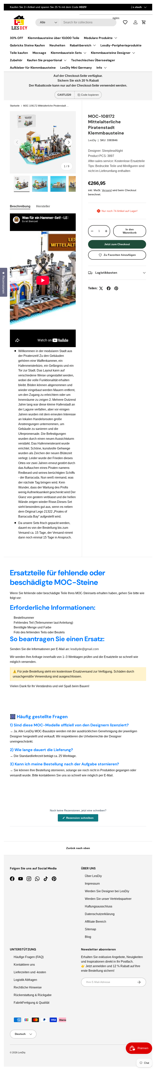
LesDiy (92, 140)
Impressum (92, 883)
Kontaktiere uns (24, 964)
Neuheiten (57, 45)
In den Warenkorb (130, 231)
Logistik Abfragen (25, 979)
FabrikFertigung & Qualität (31, 1002)
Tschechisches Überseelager (93, 60)
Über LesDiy (93, 876)
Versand (107, 190)
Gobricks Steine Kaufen (27, 45)
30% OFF (16, 38)
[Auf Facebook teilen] (108, 288)
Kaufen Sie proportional (44, 60)
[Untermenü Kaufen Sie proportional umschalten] (65, 60)
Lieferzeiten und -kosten (30, 972)
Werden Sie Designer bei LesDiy (107, 891)
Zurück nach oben (78, 848)
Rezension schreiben (80, 819)
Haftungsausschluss (98, 906)
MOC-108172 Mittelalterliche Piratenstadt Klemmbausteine (46, 105)
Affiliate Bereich (95, 921)
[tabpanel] (43, 376)
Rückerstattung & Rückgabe (33, 995)
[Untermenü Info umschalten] (105, 67)
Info (99, 68)
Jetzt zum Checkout (117, 244)
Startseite (15, 105)
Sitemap (90, 929)
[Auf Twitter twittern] (101, 288)
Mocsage (39, 53)
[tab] (20, 206)
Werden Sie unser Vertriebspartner (108, 898)
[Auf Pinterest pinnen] (116, 288)
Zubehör (16, 60)
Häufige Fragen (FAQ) (29, 957)
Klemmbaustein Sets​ (66, 53)
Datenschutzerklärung (100, 914)
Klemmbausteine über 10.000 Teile (53, 38)
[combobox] (76, 22)
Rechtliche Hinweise (28, 987)
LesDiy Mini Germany (76, 68)
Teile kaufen (19, 53)
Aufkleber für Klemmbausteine (33, 68)
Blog (88, 936)
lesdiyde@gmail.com (84, 649)
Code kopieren (90, 94)
